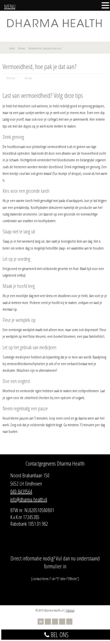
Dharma (10, 78)
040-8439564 (21, 491)
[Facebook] (55, 621)
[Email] (41, 621)
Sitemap (70, 610)
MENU (9, 6)
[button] (105, 6)
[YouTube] (69, 621)
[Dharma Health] (55, 26)
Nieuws (28, 78)
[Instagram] (62, 621)
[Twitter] (48, 621)
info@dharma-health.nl (28, 499)
